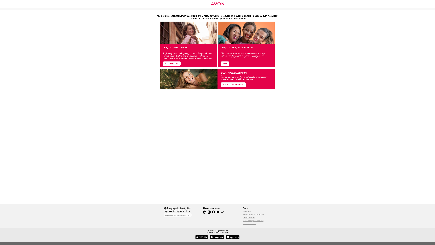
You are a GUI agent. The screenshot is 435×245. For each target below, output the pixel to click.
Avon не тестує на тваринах (253, 221)
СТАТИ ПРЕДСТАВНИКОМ (233, 85)
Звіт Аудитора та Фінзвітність (253, 214)
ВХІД (225, 64)
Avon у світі (247, 211)
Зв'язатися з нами (249, 224)
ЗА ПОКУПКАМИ (171, 64)
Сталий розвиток (249, 218)
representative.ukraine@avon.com (177, 215)
